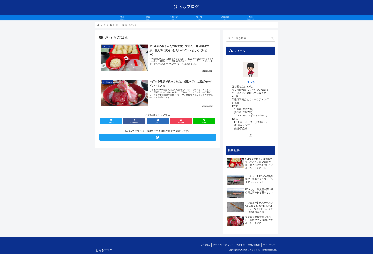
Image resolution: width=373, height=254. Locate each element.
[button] (272, 38)
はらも (251, 81)
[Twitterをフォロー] (157, 137)
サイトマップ (269, 245)
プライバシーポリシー (223, 245)
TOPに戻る (205, 245)
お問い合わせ (254, 245)
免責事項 (240, 245)
